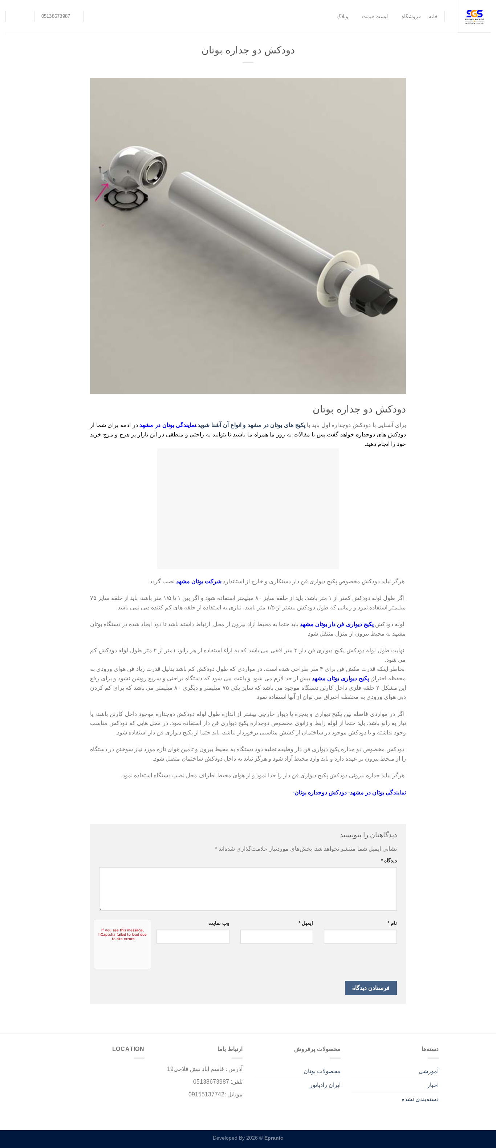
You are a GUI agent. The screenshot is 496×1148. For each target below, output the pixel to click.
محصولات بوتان (322, 1071)
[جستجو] (93, 16)
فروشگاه (411, 16)
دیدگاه (389, 860)
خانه (433, 16)
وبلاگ (342, 16)
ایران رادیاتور (325, 1085)
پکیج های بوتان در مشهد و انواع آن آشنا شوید (251, 425)
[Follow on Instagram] (26, 16)
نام (392, 923)
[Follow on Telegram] (17, 16)
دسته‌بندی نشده (420, 1099)
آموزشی (429, 1071)
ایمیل (305, 923)
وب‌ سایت (218, 923)
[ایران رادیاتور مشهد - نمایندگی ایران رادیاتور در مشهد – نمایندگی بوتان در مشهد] (473, 16)
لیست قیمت (375, 16)
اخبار (433, 1085)
